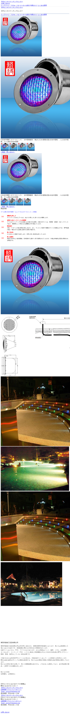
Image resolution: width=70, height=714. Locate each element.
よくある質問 (42, 5)
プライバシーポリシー (14, 689)
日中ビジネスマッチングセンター (12, 1)
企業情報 (4, 689)
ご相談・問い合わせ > (8, 152)
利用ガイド (34, 5)
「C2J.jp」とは (14, 5)
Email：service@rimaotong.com (10, 691)
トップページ (5, 5)
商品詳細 (4, 208)
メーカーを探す (25, 5)
